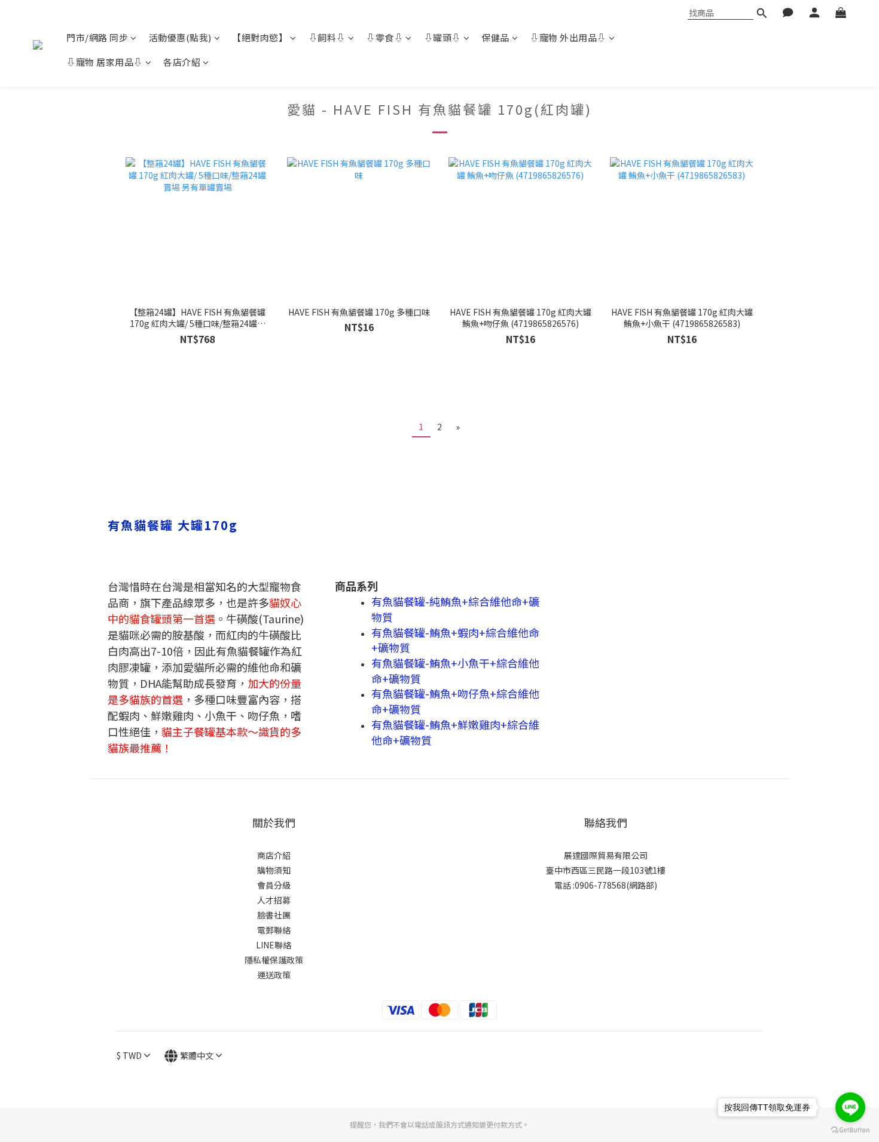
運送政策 (274, 975)
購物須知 (274, 870)
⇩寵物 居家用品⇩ (104, 62)
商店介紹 (274, 855)
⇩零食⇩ (384, 37)
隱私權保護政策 (274, 960)
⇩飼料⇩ (327, 37)
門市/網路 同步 (97, 37)
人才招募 (274, 900)
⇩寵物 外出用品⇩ (568, 37)
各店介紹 (181, 62)
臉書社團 (274, 915)
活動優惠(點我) (180, 37)
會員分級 (274, 885)
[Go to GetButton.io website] (850, 1130)
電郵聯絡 (274, 930)
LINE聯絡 (273, 945)
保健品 (495, 37)
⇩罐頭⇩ (442, 37)
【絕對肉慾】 (260, 37)
